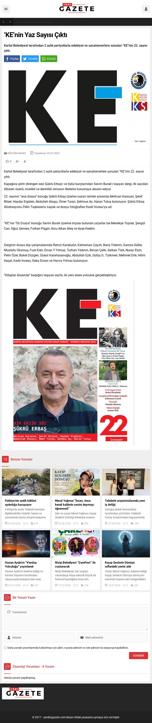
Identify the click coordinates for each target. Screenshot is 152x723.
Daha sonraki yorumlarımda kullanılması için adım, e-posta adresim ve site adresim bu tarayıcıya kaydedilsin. (68, 647)
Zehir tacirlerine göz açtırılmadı (36, 22)
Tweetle (32, 58)
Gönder (51, 58)
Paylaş (14, 58)
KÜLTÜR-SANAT (17, 153)
